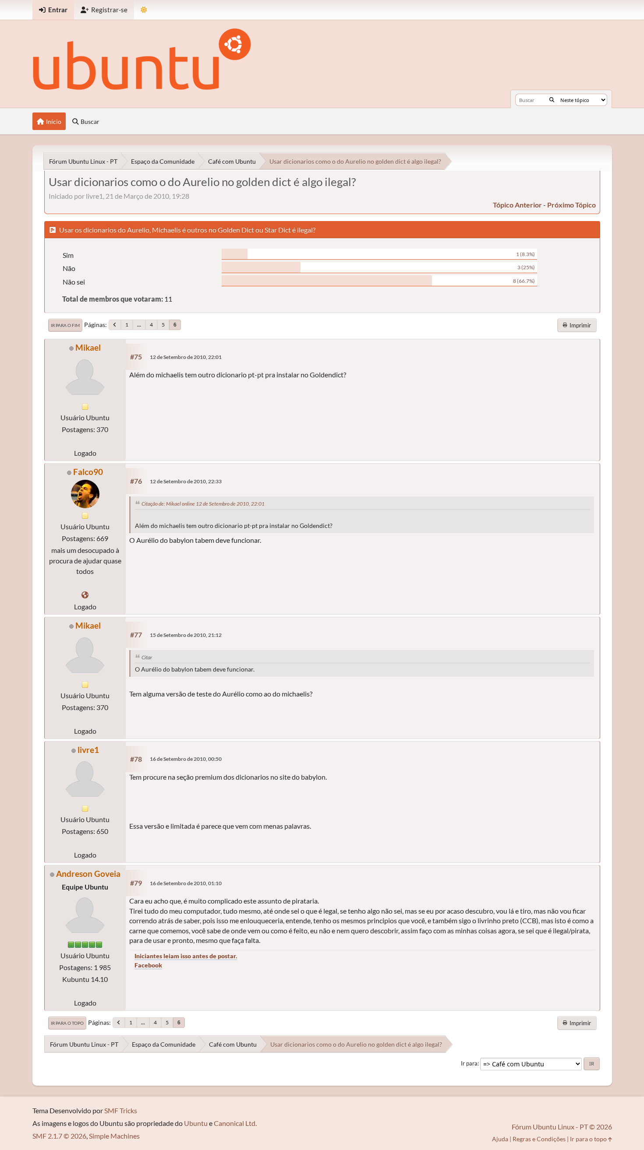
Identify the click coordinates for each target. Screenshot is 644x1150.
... (139, 324)
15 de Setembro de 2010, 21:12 (186, 635)
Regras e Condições (539, 1139)
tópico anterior (517, 204)
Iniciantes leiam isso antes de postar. (185, 956)
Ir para (469, 1063)
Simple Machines (114, 1136)
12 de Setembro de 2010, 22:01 (186, 357)
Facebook (148, 965)
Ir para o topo (67, 1023)
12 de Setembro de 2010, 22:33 (186, 481)
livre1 (88, 750)
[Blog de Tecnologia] (84, 595)
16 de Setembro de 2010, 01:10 (186, 883)
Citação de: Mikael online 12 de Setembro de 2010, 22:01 (203, 503)
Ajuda (500, 1139)
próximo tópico (571, 204)
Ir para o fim (65, 325)
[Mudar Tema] (144, 10)
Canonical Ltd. (235, 1123)
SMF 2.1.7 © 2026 (59, 1136)
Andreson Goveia (88, 874)
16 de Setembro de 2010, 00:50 (186, 759)
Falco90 (88, 472)
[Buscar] (552, 100)
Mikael (88, 347)
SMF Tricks (120, 1110)
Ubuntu (196, 1123)
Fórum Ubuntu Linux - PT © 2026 (562, 1126)
